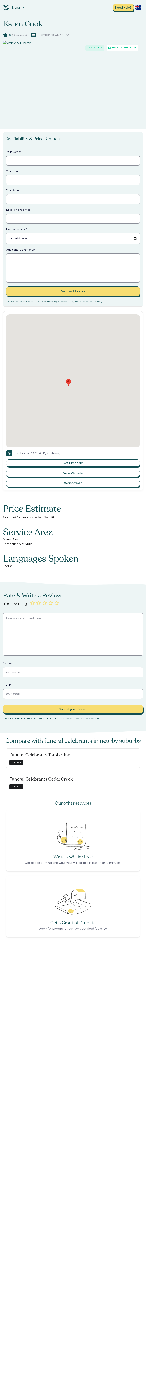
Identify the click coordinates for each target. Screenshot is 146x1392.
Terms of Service (87, 302)
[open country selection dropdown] (138, 7)
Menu (16, 7)
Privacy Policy (67, 302)
